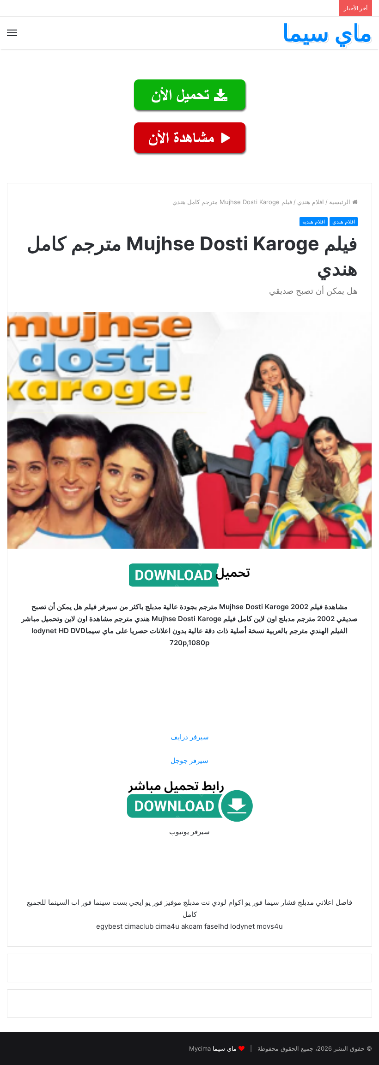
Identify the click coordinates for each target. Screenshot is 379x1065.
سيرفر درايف (190, 736)
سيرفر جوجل (189, 760)
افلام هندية (313, 221)
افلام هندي (310, 202)
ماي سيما (225, 1048)
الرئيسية (340, 202)
